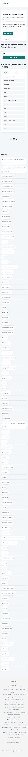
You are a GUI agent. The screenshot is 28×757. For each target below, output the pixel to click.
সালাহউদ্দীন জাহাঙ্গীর (5, 457)
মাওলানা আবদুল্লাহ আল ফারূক (7, 352)
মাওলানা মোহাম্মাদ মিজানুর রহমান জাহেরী (8, 593)
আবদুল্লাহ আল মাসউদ (5, 431)
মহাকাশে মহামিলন (16, 709)
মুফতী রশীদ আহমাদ (5, 613)
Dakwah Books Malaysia (7, 517)
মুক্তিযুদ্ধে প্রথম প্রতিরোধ (7, 712)
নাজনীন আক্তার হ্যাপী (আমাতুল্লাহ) (8, 658)
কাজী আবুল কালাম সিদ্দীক (6, 418)
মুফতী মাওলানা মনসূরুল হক (6, 452)
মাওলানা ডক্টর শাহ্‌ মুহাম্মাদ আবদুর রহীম (8, 357)
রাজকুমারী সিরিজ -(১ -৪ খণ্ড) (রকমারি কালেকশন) (14, 734)
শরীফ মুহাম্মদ (4, 638)
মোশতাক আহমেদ (5, 413)
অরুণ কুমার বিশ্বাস (5, 623)
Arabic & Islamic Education (14, 719)
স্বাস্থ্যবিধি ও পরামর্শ (21, 724)
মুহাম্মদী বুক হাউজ (5, 497)
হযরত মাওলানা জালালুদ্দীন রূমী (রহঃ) (8, 558)
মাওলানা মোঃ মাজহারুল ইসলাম (7, 502)
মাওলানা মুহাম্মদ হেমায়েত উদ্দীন (7, 277)
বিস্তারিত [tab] (6, 73)
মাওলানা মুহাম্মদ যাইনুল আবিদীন (7, 231)
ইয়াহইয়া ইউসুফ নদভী (5, 512)
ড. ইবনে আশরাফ (5, 648)
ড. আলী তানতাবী (4, 398)
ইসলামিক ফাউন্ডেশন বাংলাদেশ (7, 176)
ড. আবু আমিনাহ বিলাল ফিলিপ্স (7, 628)
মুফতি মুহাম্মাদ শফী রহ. (5, 482)
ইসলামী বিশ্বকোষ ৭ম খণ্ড (6, 727)
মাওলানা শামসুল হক (5, 282)
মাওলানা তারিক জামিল (5, 436)
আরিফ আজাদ (4, 442)
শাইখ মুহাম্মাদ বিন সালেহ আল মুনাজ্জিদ (8, 236)
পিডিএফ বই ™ (14, 681)
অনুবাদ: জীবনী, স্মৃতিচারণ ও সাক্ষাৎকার (14, 697)
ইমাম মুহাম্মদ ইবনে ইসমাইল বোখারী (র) (8, 201)
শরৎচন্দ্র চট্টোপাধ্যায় (5, 492)
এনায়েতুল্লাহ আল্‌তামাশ (6, 302)
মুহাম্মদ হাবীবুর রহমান (5, 653)
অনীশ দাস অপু (4, 563)
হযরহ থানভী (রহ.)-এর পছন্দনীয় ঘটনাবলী (14, 717)
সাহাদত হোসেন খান (5, 603)
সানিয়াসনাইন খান (5, 312)
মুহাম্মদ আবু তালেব (5, 633)
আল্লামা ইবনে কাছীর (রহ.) (6, 292)
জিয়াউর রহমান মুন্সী (5, 262)
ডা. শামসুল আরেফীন (5, 373)
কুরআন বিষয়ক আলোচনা (20, 702)
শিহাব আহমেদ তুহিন (5, 472)
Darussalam (5, 337)
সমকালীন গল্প (16, 712)
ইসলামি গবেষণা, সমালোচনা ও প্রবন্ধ (18, 707)
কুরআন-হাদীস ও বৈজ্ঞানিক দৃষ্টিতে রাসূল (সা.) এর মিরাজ (14, 722)
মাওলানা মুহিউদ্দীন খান (5, 347)
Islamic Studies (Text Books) (9, 732)
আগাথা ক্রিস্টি (4, 568)
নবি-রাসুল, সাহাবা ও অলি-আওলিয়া (17, 699)
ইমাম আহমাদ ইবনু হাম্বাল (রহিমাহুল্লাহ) (8, 588)
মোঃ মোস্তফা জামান (5, 664)
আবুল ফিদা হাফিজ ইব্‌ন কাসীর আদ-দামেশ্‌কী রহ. (9, 267)
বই (9, 709)
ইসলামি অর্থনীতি (5, 724)
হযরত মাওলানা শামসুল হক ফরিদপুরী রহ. (8, 327)
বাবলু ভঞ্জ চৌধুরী (11, 80)
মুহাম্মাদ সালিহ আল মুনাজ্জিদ (6, 618)
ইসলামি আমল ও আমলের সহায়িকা (14, 714)
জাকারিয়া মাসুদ (4, 477)
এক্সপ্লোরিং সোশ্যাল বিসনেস (20, 689)
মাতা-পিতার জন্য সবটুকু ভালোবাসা (19, 694)
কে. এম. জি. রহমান (5, 322)
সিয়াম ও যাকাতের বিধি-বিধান (20, 687)
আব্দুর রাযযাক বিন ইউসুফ (6, 393)
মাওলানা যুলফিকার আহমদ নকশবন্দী (7, 272)
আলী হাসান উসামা (5, 317)
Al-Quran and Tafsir (9, 702)
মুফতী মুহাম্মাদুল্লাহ (5, 598)
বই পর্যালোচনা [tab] (16, 73)
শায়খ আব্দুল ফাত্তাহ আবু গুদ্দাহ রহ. (8, 643)
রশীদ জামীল (4, 383)
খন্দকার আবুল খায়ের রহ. (5, 196)
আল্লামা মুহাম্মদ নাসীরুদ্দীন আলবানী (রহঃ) (8, 368)
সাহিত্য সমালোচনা (21, 704)
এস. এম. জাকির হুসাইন (6, 297)
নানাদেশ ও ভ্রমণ (13, 724)
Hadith (7, 699)
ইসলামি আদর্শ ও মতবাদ (21, 692)
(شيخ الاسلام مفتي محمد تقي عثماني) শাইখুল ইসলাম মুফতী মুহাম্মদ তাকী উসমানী (13, 169)
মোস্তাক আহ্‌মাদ (4, 241)
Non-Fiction (22, 732)
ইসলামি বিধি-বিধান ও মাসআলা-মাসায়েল (14, 740)
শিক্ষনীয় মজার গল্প (7, 707)
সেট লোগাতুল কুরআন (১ (7, 694)
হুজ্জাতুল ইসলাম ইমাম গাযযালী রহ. (7, 186)
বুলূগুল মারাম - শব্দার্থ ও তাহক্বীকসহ (20, 727)
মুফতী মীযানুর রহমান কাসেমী (6, 573)
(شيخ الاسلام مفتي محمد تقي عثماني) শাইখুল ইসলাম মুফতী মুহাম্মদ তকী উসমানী (13, 425)
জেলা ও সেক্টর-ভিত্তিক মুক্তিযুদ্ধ (8, 692)
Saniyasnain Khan (6, 226)
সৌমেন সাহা (4, 507)
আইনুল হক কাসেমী (5, 553)
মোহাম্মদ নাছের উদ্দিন (5, 578)
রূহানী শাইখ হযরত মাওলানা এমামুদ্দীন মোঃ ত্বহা (9, 542)
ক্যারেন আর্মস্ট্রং (4, 608)
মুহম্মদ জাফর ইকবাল (5, 403)
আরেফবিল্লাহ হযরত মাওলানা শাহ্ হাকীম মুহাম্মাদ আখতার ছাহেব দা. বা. (13, 537)
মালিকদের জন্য (22, 750)
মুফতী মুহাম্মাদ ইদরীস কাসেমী (6, 378)
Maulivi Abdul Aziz (6, 363)
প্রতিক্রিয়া (13, 751)
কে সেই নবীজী (10, 737)
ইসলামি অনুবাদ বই (6, 689)
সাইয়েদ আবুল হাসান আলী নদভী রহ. (8, 191)
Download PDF (8, 33)
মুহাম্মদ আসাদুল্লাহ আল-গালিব (7, 206)
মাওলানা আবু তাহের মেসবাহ (6, 532)
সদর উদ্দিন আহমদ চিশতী (6, 216)
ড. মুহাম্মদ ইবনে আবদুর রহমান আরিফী (8, 246)
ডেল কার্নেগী (4, 487)
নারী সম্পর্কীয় (17, 737)
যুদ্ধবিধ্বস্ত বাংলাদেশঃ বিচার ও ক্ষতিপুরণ (14, 742)
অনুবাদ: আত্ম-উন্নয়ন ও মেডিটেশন (10, 704)
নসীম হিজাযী (4, 307)
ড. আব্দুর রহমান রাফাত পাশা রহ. (7, 408)
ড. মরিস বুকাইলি (4, 583)
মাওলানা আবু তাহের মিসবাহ (6, 221)
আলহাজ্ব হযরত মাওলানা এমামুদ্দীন (7, 467)
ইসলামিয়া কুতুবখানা (5, 211)
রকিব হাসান (4, 257)
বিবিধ (12, 689)
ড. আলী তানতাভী (5, 547)
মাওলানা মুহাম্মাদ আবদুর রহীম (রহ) (7, 332)
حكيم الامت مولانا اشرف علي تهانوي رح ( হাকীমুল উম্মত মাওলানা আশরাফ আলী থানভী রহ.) (13, 161)
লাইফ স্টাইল (23, 712)
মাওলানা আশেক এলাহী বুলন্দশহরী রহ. (8, 252)
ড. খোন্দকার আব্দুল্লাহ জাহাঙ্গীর (7, 181)
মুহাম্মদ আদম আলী (5, 462)
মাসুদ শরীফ (4, 388)
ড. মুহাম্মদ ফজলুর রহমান (6, 287)
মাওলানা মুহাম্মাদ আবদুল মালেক (7, 522)
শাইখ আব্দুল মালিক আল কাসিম (7, 447)
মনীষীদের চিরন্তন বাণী (14, 729)
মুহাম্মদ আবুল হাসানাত (5, 669)
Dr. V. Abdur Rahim (6, 527)
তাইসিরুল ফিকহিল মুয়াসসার (8, 687)
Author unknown (6, 342)
